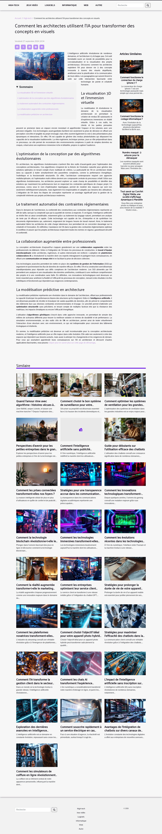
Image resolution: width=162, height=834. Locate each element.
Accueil (18, 18)
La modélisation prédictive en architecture (34, 114)
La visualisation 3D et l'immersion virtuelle (35, 93)
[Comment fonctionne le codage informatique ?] (131, 106)
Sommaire (26, 86)
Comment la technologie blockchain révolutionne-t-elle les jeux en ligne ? (36, 541)
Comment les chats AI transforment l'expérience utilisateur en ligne (76, 683)
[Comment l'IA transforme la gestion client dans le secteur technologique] (37, 663)
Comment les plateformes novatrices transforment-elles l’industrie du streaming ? (34, 635)
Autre (98, 5)
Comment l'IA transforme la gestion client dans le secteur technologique (34, 683)
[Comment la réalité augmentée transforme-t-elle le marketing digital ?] (37, 569)
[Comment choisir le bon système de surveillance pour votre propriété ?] (81, 385)
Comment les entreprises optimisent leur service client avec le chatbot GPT (78, 588)
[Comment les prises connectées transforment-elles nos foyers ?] (37, 474)
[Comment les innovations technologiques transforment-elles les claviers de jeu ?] (125, 474)
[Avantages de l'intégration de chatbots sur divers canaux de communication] (125, 711)
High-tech (13, 5)
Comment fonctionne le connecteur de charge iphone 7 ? (131, 80)
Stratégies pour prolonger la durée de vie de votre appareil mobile (122, 588)
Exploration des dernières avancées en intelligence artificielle (32, 730)
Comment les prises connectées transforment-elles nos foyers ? (36, 491)
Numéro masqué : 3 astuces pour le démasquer (131, 155)
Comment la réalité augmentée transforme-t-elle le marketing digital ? (35, 588)
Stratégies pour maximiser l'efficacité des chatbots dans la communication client (123, 635)
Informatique (69, 5)
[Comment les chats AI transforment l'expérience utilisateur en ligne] (81, 663)
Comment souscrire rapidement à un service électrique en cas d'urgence (81, 730)
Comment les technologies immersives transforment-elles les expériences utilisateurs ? (79, 541)
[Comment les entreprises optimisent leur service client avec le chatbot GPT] (81, 569)
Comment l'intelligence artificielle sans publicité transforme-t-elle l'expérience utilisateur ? (78, 451)
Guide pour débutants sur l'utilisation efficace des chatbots (124, 447)
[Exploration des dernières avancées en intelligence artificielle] (37, 711)
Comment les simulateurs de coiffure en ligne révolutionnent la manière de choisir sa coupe (36, 774)
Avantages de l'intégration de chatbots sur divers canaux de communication (122, 730)
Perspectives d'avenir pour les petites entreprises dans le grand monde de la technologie (36, 449)
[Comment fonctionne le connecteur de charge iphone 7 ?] (131, 67)
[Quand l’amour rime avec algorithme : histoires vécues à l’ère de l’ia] (37, 385)
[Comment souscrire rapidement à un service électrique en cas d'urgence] (81, 711)
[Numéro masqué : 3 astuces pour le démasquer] (131, 142)
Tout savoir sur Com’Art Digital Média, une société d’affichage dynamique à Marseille (131, 195)
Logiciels (50, 5)
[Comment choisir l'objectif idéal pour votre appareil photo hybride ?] (81, 616)
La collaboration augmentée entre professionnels (37, 109)
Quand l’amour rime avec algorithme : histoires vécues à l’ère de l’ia (35, 404)
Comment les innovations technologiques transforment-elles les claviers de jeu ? (122, 493)
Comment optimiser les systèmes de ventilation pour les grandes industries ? (125, 404)
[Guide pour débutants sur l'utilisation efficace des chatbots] (125, 429)
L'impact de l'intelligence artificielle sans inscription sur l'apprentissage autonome (122, 683)
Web (86, 5)
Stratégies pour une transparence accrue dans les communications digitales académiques (81, 493)
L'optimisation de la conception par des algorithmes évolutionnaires (45, 98)
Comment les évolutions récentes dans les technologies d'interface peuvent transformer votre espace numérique (124, 543)
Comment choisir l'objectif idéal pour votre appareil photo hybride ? (80, 635)
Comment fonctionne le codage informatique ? (131, 117)
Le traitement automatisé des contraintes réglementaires (40, 104)
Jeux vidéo (32, 5)
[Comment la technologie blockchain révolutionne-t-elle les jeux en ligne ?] (37, 521)
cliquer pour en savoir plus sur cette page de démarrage (72, 343)
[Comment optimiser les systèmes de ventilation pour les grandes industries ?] (125, 385)
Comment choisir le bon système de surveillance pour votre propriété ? (80, 404)
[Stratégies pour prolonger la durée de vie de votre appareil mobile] (125, 569)
